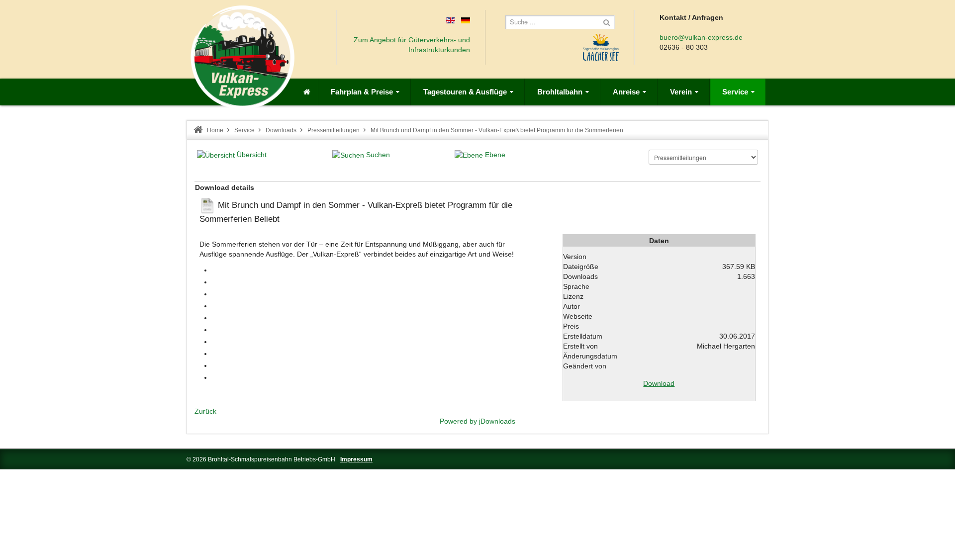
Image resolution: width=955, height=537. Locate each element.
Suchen (378, 155)
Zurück (205, 411)
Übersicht (252, 155)
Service (244, 130)
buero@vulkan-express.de (701, 37)
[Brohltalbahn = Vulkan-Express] (242, 57)
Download (658, 383)
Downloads (281, 130)
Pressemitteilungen (333, 130)
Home (215, 130)
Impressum (356, 459)
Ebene (495, 155)
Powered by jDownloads (477, 421)
